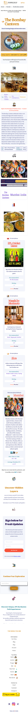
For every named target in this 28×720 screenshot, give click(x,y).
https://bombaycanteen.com (10, 181)
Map (14, 644)
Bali (12, 666)
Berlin (12, 657)
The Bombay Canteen (18, 6)
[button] (23, 3)
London (12, 660)
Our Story (14, 639)
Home (2, 6)
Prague (12, 663)
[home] (10, 2)
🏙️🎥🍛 (14, 452)
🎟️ (8, 238)
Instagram (14, 691)
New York (12, 669)
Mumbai (8, 6)
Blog (14, 642)
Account (14, 647)
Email (14, 685)
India (23, 194)
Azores (12, 671)
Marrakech (12, 677)
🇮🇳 (8, 396)
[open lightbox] (14, 257)
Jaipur (12, 674)
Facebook (14, 688)
